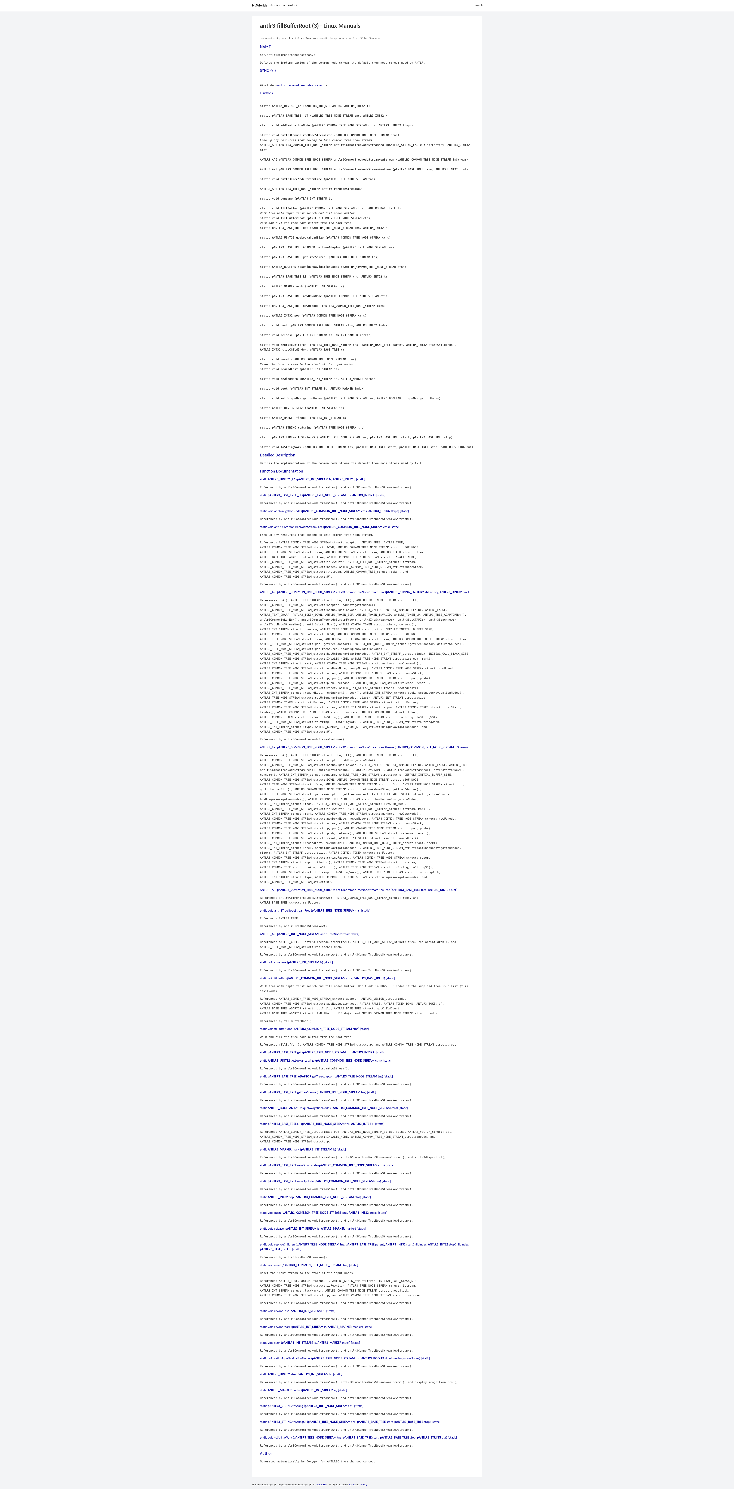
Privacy (363, 1484)
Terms (352, 1484)
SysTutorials (259, 5)
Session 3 (292, 5)
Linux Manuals (277, 5)
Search (478, 5)
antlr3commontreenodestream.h (301, 85)
